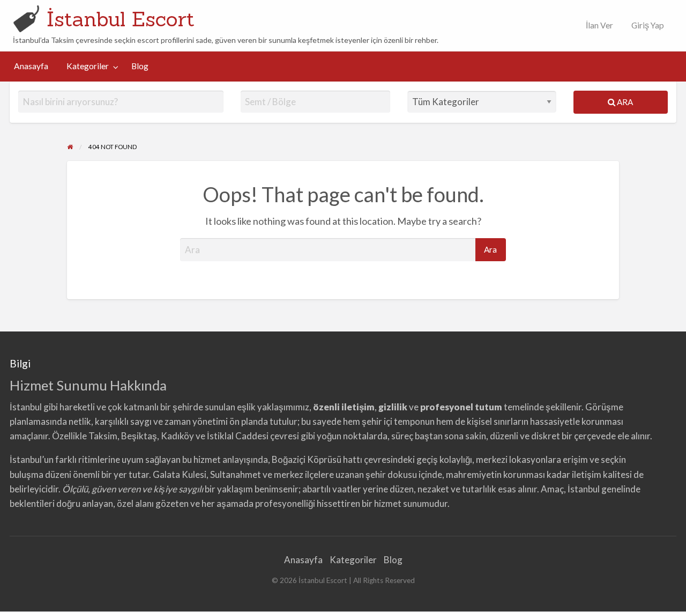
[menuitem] (597, 25)
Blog (139, 66)
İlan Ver (598, 25)
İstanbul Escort (121, 19)
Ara (624, 102)
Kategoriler (87, 66)
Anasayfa (31, 66)
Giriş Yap (647, 25)
